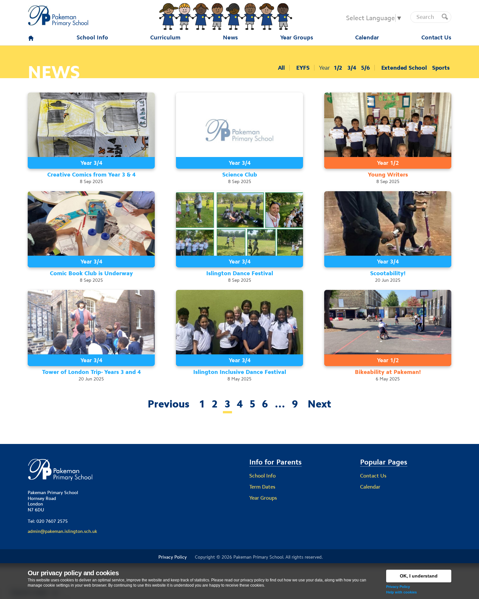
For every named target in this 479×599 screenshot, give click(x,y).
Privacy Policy (398, 587)
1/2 (338, 67)
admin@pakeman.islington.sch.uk (62, 531)
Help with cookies (401, 592)
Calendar (370, 487)
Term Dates (262, 487)
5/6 (365, 67)
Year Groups (263, 498)
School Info (262, 476)
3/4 (351, 67)
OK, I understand (419, 575)
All (281, 67)
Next (319, 404)
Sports (441, 67)
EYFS (303, 67)
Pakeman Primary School (258, 557)
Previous (168, 404)
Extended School (404, 67)
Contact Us (373, 476)
